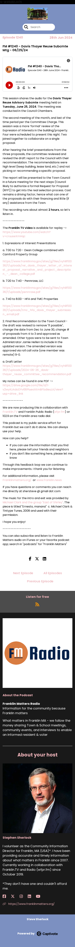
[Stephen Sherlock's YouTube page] (40, 896)
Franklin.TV (10, 412)
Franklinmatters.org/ (17, 480)
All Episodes (52, 573)
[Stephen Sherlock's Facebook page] (6, 896)
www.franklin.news (49, 480)
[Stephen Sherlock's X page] (15, 896)
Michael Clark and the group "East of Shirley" (33, 502)
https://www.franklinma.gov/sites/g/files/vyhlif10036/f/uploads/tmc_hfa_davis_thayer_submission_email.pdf (37, 310)
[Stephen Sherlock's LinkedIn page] (31, 896)
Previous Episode (40, 581)
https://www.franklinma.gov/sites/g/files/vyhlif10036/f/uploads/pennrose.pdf (37, 290)
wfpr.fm (59, 412)
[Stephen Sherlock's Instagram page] (23, 896)
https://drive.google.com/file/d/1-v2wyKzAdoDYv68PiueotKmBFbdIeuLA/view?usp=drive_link (33, 389)
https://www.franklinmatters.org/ (31, 904)
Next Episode (23, 573)
